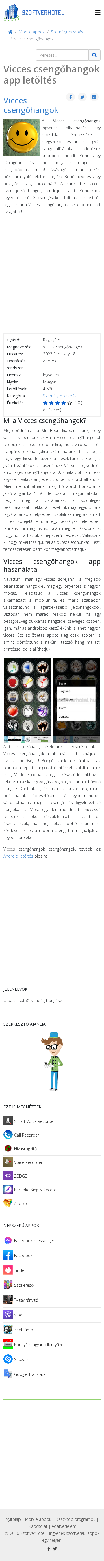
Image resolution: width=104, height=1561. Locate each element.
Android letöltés (18, 856)
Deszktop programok (75, 1519)
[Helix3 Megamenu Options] (98, 12)
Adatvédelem (64, 1526)
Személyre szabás (60, 396)
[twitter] (55, 1548)
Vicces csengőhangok (30, 105)
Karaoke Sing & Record (35, 1189)
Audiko (20, 1203)
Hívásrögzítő (25, 1148)
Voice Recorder (28, 1162)
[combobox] (62, 55)
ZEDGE (20, 1176)
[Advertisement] (52, 275)
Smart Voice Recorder (34, 1121)
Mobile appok (38, 1519)
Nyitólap (13, 1519)
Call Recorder (26, 1135)
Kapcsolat (38, 1526)
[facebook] (48, 1548)
